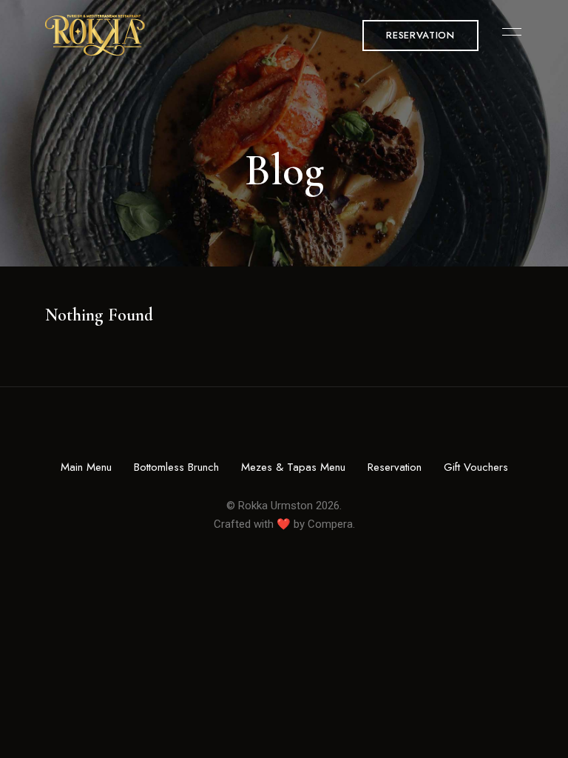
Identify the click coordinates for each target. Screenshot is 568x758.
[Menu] (508, 32)
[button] (420, 35)
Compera (330, 524)
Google (308, 431)
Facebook (259, 431)
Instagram (284, 431)
